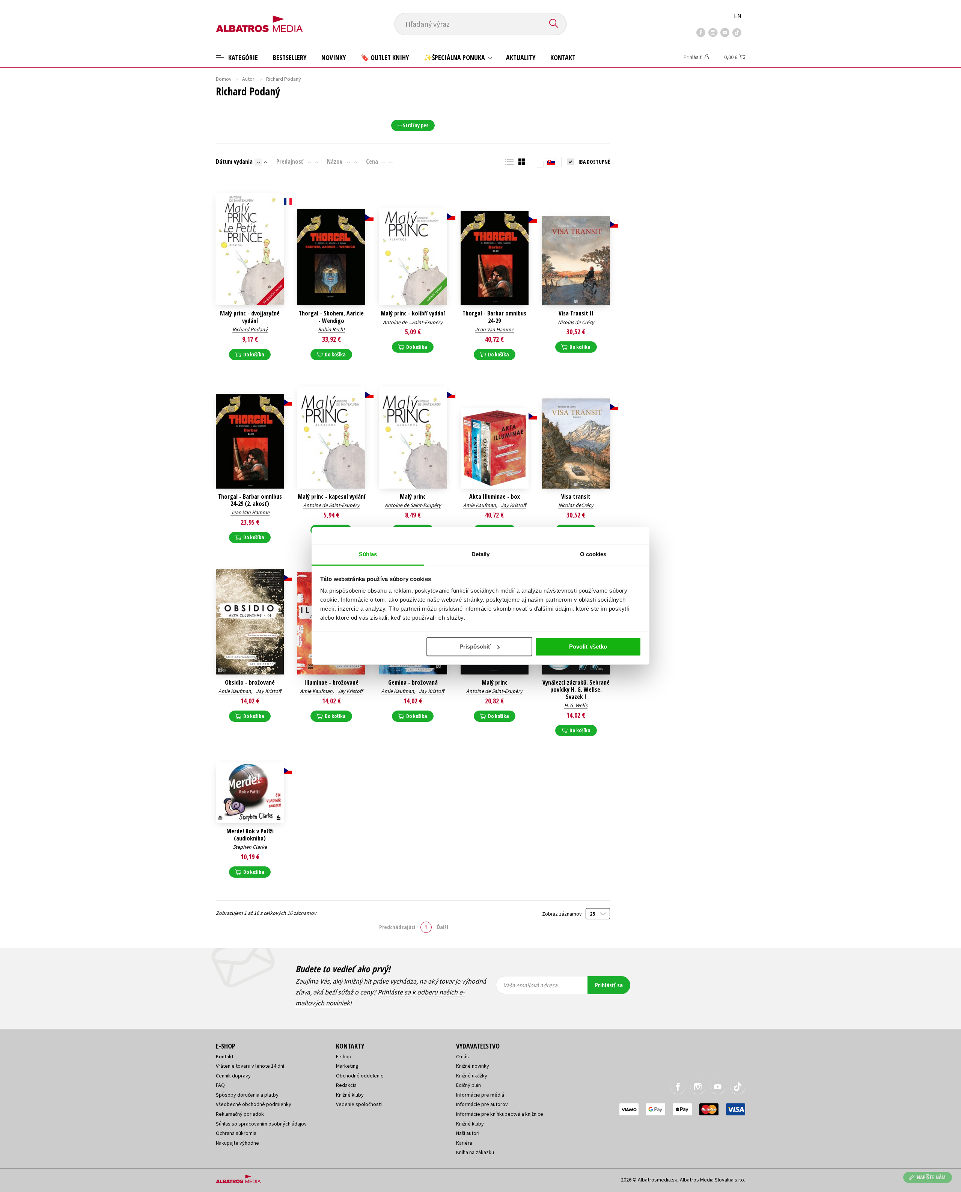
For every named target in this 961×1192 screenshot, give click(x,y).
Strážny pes (415, 125)
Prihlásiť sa (609, 985)
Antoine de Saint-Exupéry (331, 505)
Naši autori (467, 1133)
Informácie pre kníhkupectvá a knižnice (499, 1114)
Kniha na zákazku (475, 1152)
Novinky (333, 57)
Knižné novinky (472, 1065)
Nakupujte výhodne (237, 1142)
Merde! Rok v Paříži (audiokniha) (250, 835)
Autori (249, 78)
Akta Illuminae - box (494, 496)
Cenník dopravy (233, 1075)
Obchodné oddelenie (360, 1075)
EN (737, 16)
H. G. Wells (575, 705)
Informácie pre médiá (480, 1094)
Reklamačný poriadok (240, 1114)
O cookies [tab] (593, 554)
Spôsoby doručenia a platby (247, 1094)
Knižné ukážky (471, 1075)
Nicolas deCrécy (575, 505)
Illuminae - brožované (331, 682)
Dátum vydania (234, 161)
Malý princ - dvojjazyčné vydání (250, 317)
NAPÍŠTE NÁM (931, 1177)
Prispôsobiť (475, 646)
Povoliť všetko (588, 646)
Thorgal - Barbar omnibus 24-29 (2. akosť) (250, 500)
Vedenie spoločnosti (359, 1104)
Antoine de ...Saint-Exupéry (413, 322)
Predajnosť (289, 161)
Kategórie (242, 57)
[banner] (259, 17)
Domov (224, 78)
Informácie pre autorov (482, 1104)
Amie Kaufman (479, 505)
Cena (372, 161)
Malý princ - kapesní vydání (331, 496)
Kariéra (464, 1142)
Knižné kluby (350, 1094)
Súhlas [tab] (368, 554)
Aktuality (520, 57)
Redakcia (346, 1085)
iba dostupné (594, 161)
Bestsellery (289, 57)
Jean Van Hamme (494, 329)
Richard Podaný (250, 329)
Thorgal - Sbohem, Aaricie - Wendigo (331, 317)
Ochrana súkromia (236, 1133)
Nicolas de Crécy (576, 322)
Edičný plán (468, 1085)
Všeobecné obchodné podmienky (253, 1104)
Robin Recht (331, 329)
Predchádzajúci (397, 927)
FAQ (220, 1085)
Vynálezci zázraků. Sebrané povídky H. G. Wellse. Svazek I (576, 690)
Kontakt (562, 57)
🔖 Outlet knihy (385, 57)
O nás (462, 1056)
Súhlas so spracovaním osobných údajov (261, 1123)
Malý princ (413, 496)
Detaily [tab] (480, 554)
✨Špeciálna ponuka (455, 57)
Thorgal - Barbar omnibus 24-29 (494, 317)
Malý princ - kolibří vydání (413, 313)
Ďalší (442, 927)
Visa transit (575, 496)
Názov (334, 161)
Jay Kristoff (513, 505)
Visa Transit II (576, 313)
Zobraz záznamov (562, 914)
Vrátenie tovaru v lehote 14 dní (250, 1065)
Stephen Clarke (250, 846)
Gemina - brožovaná (413, 682)
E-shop (343, 1056)
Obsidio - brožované (250, 682)
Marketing (347, 1065)
